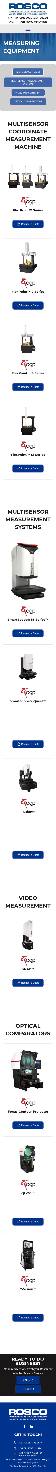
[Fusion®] (28, 777)
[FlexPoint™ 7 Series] (28, 257)
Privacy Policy (33, 1463)
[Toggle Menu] (28, 29)
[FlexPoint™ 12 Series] (28, 420)
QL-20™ (28, 1193)
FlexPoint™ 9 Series (28, 373)
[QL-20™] (28, 1159)
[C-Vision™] (28, 1255)
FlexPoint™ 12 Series (28, 455)
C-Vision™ (28, 1289)
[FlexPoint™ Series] (28, 176)
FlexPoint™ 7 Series (28, 292)
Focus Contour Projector (28, 1111)
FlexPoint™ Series (28, 210)
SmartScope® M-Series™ (28, 620)
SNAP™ (28, 969)
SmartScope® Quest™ (28, 701)
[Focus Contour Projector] (28, 1070)
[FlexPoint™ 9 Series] (28, 339)
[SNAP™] (28, 935)
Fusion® (28, 812)
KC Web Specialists (39, 1466)
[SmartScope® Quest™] (28, 667)
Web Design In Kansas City (20, 1466)
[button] (24, 1426)
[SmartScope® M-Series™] (28, 571)
